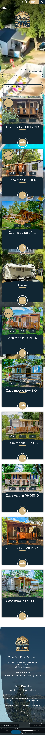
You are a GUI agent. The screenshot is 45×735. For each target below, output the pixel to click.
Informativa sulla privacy (19, 700)
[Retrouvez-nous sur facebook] (26, 2)
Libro (34, 2)
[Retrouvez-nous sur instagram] (22, 2)
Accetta (16, 732)
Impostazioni (27, 732)
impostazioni (14, 728)
